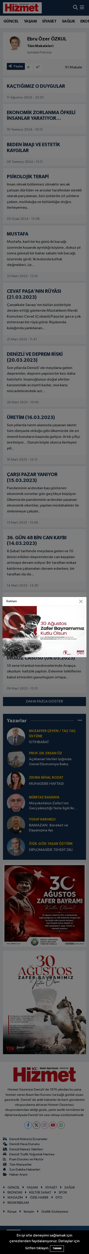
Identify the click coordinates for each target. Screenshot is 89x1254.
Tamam (56, 1248)
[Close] (81, 601)
